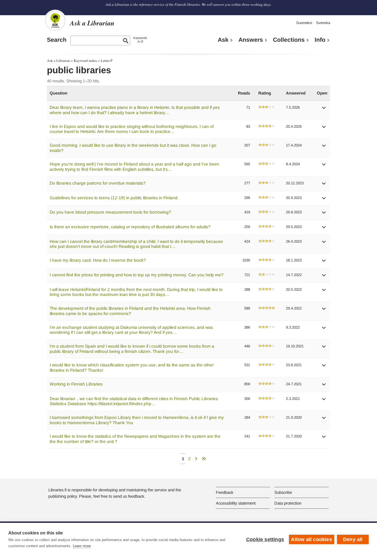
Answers (250, 39)
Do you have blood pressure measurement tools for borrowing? (110, 212)
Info (320, 39)
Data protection (287, 503)
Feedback (224, 492)
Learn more (82, 546)
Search (57, 39)
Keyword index (85, 60)
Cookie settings (265, 539)
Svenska (323, 23)
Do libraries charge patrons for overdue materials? (98, 183)
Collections (289, 39)
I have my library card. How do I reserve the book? (98, 260)
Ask (223, 39)
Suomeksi (304, 23)
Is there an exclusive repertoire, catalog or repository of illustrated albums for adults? (130, 226)
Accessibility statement (236, 503)
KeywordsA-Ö (140, 39)
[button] (324, 109)
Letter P (106, 60)
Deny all (353, 539)
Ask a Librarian (58, 60)
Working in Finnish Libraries (76, 384)
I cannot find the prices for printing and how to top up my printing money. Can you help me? (137, 274)
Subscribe (283, 492)
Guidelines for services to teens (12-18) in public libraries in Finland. (114, 197)
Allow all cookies (311, 539)
